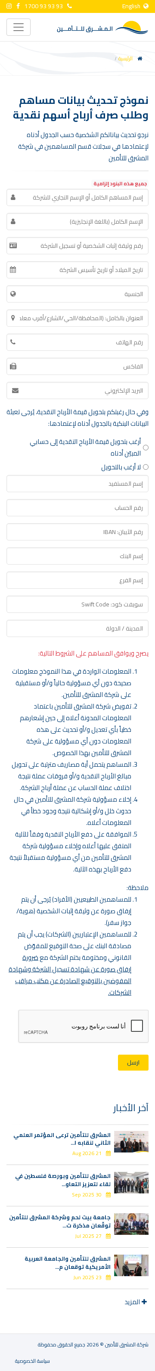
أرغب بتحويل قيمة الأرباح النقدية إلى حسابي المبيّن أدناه (85, 447)
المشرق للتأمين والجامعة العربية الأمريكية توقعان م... (68, 1262)
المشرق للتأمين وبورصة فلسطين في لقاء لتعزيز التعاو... (63, 1180)
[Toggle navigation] (18, 27)
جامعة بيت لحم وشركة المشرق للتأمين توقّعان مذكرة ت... (60, 1221)
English (132, 6)
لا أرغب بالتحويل (121, 467)
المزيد (132, 1302)
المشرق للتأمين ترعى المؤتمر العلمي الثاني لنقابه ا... (62, 1139)
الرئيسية (125, 58)
